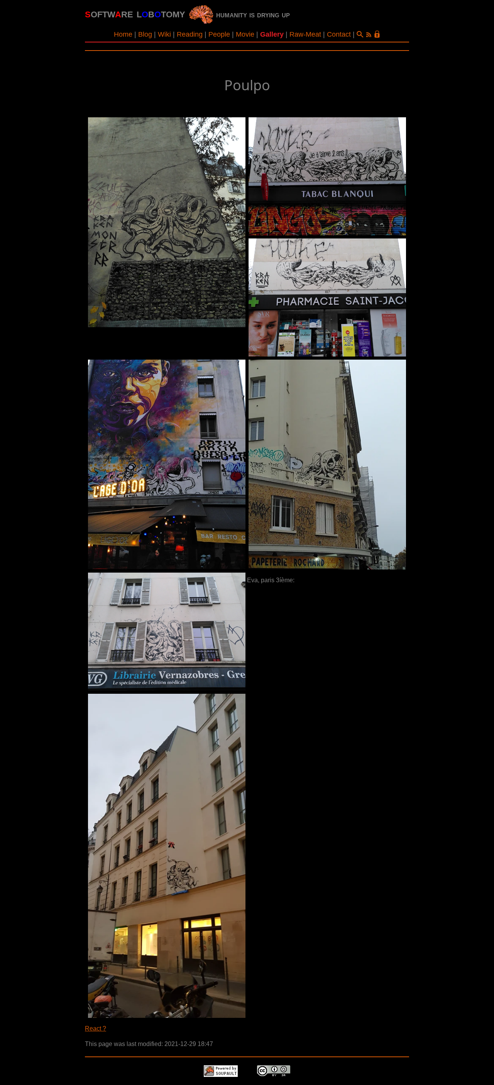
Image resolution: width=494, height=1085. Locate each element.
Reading (190, 34)
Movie (245, 34)
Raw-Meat (305, 34)
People (219, 34)
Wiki (164, 34)
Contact (339, 34)
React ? (95, 1028)
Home (123, 34)
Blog (145, 34)
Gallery (272, 34)
